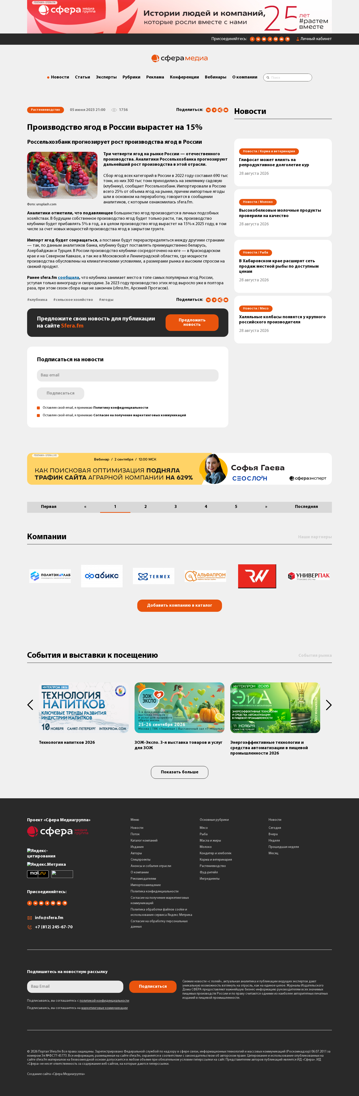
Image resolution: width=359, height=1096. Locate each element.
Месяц (273, 852)
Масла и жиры (210, 839)
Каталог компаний (144, 839)
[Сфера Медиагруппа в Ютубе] (264, 39)
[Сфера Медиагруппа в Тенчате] (275, 39)
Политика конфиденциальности (155, 890)
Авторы (136, 852)
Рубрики (131, 76)
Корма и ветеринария (216, 858)
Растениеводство (213, 864)
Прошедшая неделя (284, 845)
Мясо (204, 826)
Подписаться (60, 392)
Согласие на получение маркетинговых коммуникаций (139, 414)
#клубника (37, 298)
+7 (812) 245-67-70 (54, 925)
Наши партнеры (315, 535)
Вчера (273, 832)
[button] (33, 703)
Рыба (204, 832)
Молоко (206, 845)
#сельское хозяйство (73, 298)
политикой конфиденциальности (104, 999)
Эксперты (106, 76)
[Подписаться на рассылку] (281, 39)
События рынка (315, 654)
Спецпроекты (140, 858)
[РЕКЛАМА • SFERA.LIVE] (179, 29)
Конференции (184, 76)
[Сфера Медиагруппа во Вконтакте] (258, 39)
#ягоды (106, 298)
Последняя (306, 505)
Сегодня (275, 826)
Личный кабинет (316, 37)
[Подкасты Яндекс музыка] (287, 39)
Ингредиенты (210, 877)
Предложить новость (192, 321)
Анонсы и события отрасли (151, 864)
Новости (60, 76)
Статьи (82, 76)
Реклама (155, 76)
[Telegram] (214, 108)
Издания (137, 845)
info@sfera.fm (49, 916)
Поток (135, 832)
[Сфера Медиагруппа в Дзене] (252, 39)
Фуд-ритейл (209, 871)
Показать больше (179, 770)
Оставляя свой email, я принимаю (95, 406)
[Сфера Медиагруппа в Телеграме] (269, 39)
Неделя (274, 839)
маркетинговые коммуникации (104, 1006)
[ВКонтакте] (208, 108)
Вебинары (215, 76)
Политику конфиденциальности (120, 406)
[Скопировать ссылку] (220, 108)
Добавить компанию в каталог (179, 604)
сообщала (68, 276)
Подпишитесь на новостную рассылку (67, 970)
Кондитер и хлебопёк (216, 852)
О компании (244, 76)
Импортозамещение (146, 883)
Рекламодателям (143, 877)
